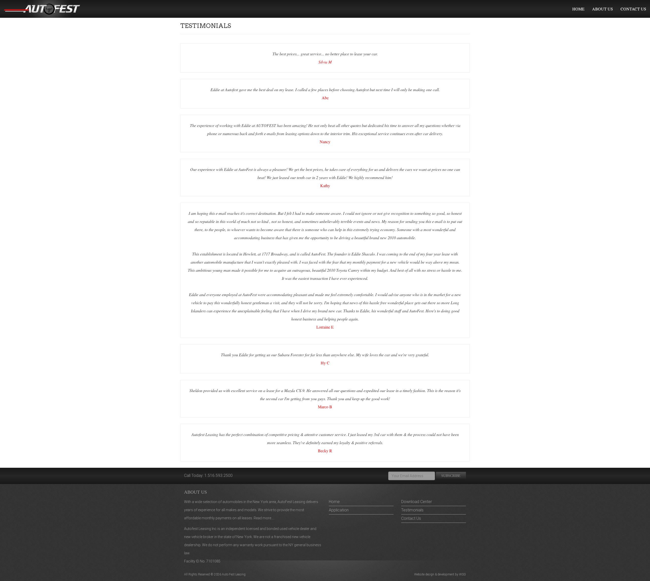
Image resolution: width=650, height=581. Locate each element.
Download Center (416, 501)
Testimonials (412, 510)
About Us (602, 8)
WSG (462, 574)
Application (339, 510)
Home (578, 8)
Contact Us (633, 8)
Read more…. (264, 518)
